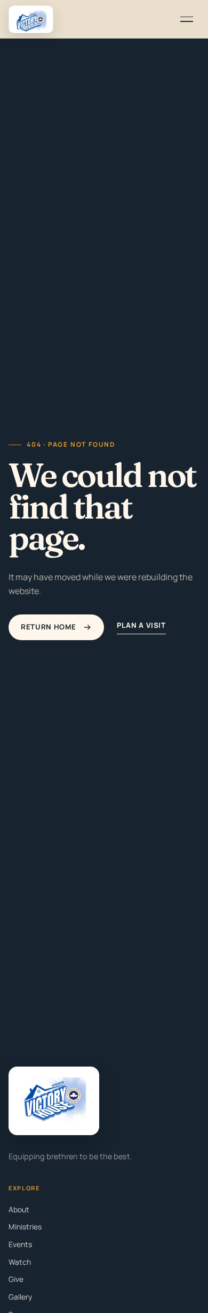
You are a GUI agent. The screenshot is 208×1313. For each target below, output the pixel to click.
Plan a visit (141, 625)
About (19, 1209)
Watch (20, 1262)
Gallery (20, 1297)
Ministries (25, 1226)
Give (16, 1279)
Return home (48, 627)
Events (20, 1244)
